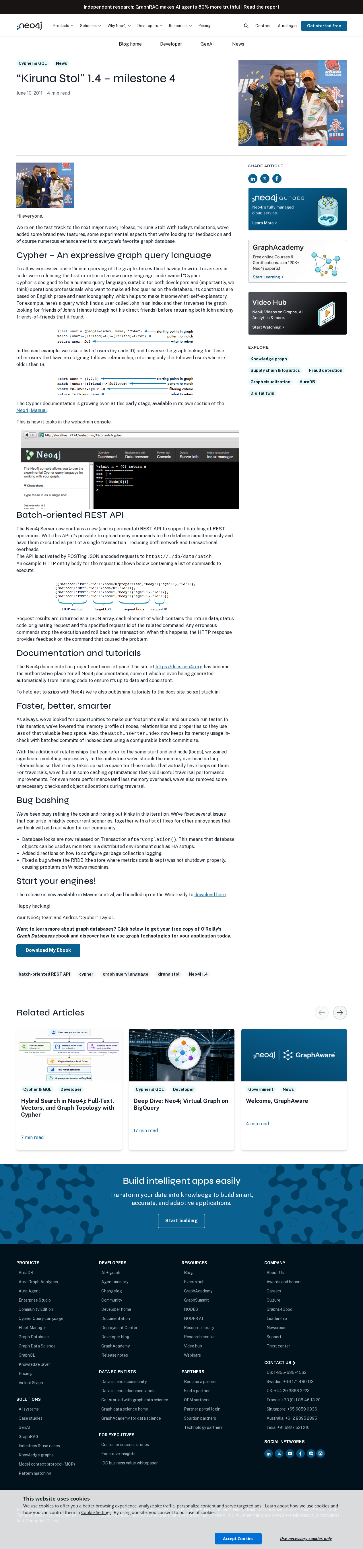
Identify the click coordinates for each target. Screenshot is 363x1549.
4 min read (257, 1123)
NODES (191, 1309)
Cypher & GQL (33, 63)
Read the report (261, 7)
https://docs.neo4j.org (179, 666)
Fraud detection (325, 370)
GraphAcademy (115, 1346)
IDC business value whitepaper (129, 1463)
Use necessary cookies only (306, 1538)
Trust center (278, 1346)
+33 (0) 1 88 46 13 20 (301, 1400)
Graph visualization (270, 382)
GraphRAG (28, 1436)
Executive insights (118, 1454)
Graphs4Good (279, 1309)
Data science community (124, 1381)
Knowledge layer (34, 1364)
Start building (181, 1220)
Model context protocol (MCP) (47, 1464)
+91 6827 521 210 (293, 1427)
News (61, 63)
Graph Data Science (37, 1346)
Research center (199, 1337)
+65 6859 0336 (302, 1409)
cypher (86, 974)
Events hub (194, 1282)
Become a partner (200, 1381)
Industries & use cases (39, 1445)
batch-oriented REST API (44, 974)
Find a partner (197, 1390)
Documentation (115, 1318)
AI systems (29, 1409)
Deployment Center (119, 1327)
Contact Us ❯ (280, 1362)
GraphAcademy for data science (131, 1418)
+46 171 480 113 (298, 1381)
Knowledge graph (269, 359)
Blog (188, 1272)
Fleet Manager (32, 1327)
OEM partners (196, 1400)
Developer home (116, 1309)
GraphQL (27, 1355)
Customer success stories (125, 1444)
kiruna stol (169, 974)
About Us (275, 1272)
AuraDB (307, 382)
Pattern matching (35, 1473)
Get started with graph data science (134, 1400)
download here (210, 894)
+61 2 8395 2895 (301, 1418)
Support (274, 1337)
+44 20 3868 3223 (292, 1390)
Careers (274, 1291)
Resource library (199, 1327)
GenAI (24, 1427)
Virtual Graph (31, 1382)
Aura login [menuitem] (287, 26)
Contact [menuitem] (263, 26)
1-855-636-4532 (290, 1372)
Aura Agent (29, 1291)
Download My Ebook (48, 950)
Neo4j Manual (31, 410)
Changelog (111, 1291)
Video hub (193, 1346)
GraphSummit (196, 1300)
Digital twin (262, 393)
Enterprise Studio (35, 1300)
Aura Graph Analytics (38, 1282)
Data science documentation (128, 1390)
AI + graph (110, 1272)
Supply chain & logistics (275, 370)
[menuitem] (63, 25)
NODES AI (193, 1318)
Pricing (25, 1373)
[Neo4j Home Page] (29, 25)
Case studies (30, 1418)
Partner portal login (202, 1409)
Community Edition (36, 1309)
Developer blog (115, 1337)
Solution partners (200, 1418)
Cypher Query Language (41, 1318)
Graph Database (34, 1337)
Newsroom (276, 1327)
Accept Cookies (238, 1538)
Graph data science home (124, 1409)
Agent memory (114, 1282)
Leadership (277, 1318)
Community (111, 1300)
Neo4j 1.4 (198, 974)
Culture (273, 1300)
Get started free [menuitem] (324, 26)
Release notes (114, 1355)
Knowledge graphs (36, 1455)
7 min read (32, 1137)
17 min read (145, 1130)
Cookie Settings (96, 1512)
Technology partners (203, 1427)
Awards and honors (284, 1282)
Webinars (192, 1355)
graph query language (125, 974)
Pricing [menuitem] (204, 26)
